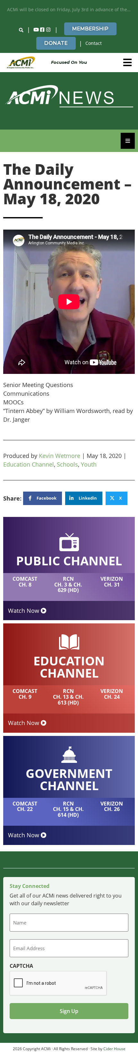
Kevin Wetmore (59, 456)
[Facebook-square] (42, 30)
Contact (93, 43)
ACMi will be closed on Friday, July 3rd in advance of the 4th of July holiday (71, 9)
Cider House (114, 1048)
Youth (89, 464)
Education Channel (28, 464)
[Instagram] (48, 30)
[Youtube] (36, 30)
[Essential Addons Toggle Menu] (128, 141)
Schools (67, 464)
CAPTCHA (21, 965)
